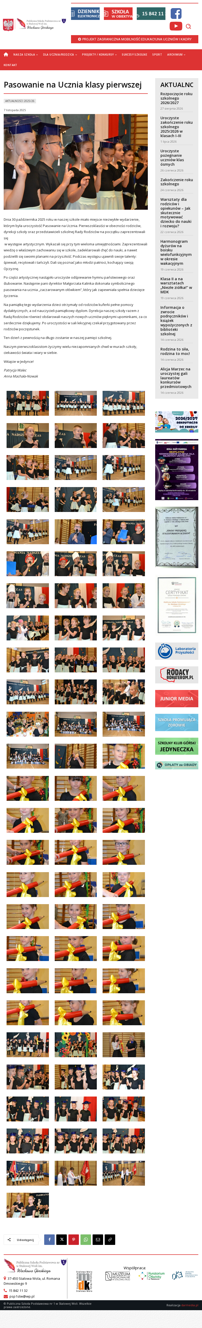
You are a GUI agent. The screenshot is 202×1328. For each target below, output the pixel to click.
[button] (188, 26)
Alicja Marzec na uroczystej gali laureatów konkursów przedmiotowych (175, 377)
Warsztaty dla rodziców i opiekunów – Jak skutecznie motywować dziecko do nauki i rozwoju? (175, 212)
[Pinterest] (73, 1239)
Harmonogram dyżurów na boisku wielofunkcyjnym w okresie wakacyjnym (176, 252)
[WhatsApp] (85, 1239)
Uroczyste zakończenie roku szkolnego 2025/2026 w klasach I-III (176, 126)
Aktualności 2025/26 (19, 101)
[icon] (176, 16)
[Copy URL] (110, 1239)
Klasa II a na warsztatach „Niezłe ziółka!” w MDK (176, 285)
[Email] (98, 1239)
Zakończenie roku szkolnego (176, 182)
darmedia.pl (189, 1305)
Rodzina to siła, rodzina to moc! (175, 351)
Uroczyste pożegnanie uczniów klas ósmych (172, 157)
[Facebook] (49, 1239)
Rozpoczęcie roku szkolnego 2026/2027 (176, 98)
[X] (61, 1239)
